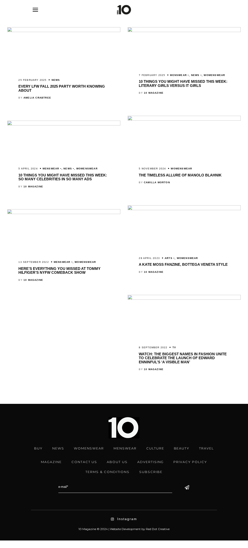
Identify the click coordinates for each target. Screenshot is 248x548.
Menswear (178, 75)
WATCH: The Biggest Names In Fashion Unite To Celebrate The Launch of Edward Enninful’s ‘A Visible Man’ (183, 358)
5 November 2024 (152, 168)
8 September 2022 (153, 347)
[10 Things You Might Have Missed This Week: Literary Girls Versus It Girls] (184, 31)
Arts (168, 258)
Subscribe (151, 472)
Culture (155, 448)
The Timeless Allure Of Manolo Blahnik (180, 175)
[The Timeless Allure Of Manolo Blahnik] (184, 119)
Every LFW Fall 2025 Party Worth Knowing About (61, 88)
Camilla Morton (157, 182)
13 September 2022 (33, 262)
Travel (206, 448)
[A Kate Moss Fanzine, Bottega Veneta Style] (184, 209)
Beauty (182, 448)
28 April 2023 (149, 258)
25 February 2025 (32, 80)
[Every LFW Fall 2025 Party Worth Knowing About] (63, 31)
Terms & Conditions (107, 472)
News (56, 80)
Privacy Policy (190, 462)
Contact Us (84, 462)
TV (174, 347)
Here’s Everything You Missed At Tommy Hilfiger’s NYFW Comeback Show (59, 270)
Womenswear (214, 75)
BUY (38, 448)
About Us (117, 462)
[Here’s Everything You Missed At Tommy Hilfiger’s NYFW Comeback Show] (63, 213)
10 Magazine (153, 92)
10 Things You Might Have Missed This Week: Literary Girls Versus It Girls (183, 83)
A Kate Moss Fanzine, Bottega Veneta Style (183, 264)
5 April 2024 (28, 168)
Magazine (51, 462)
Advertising (150, 462)
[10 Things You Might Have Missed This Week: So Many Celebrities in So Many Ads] (63, 124)
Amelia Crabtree (37, 97)
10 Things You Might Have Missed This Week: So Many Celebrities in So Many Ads (62, 177)
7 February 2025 (152, 75)
